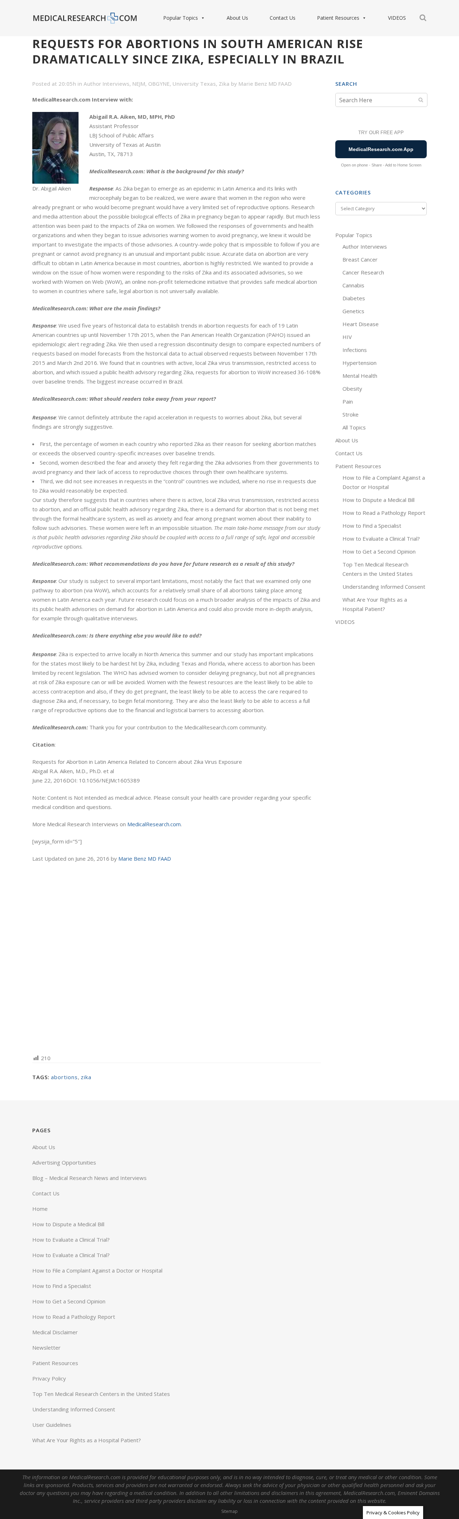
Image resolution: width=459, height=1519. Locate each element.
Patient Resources (338, 17)
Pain (347, 401)
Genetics (353, 311)
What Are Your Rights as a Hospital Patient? (86, 1440)
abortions (64, 1077)
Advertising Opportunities (64, 1162)
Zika (224, 83)
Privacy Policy (49, 1378)
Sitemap (229, 1511)
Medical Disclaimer (55, 1332)
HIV (347, 336)
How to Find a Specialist (371, 525)
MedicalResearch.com (154, 824)
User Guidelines (51, 1424)
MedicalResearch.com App (381, 149)
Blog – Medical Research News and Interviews (89, 1177)
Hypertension (359, 362)
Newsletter (46, 1347)
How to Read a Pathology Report (383, 512)
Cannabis (353, 285)
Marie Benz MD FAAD (265, 83)
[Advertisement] (176, 957)
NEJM (138, 83)
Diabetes (353, 298)
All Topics (354, 427)
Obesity (352, 388)
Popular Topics (180, 17)
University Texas (194, 83)
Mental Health (359, 375)
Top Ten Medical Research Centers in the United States (101, 1393)
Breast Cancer (360, 259)
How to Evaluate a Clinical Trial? (381, 538)
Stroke (350, 414)
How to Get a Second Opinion (379, 551)
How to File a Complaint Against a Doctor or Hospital (97, 1270)
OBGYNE (159, 83)
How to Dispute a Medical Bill (378, 499)
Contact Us (282, 17)
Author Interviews (106, 83)
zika (86, 1077)
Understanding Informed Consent (383, 586)
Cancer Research (363, 272)
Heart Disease (360, 324)
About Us (237, 17)
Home (40, 1208)
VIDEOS (397, 17)
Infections (354, 349)
